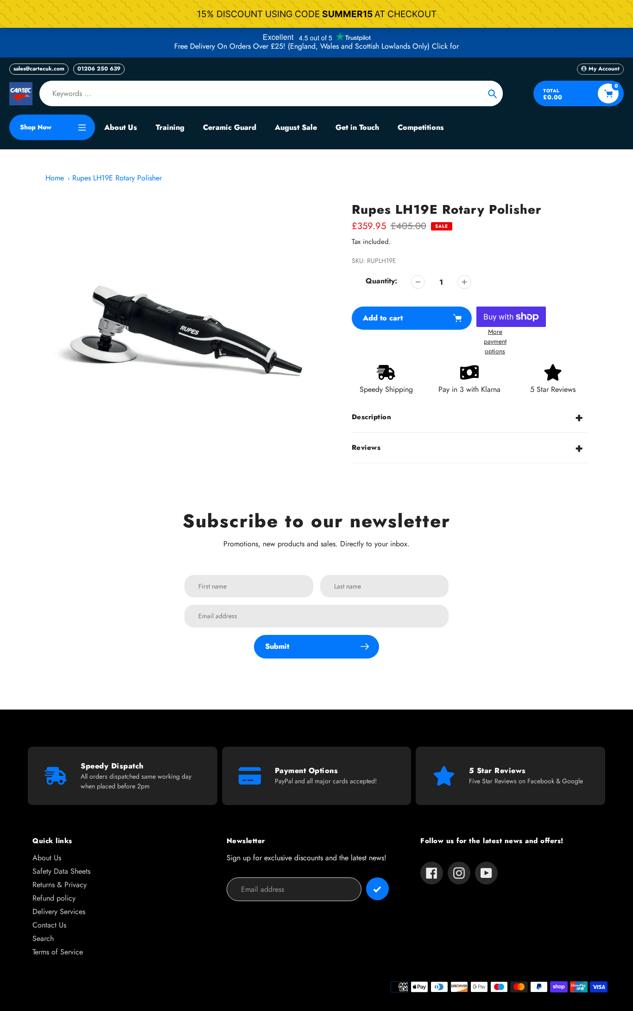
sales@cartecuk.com (38, 68)
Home (54, 178)
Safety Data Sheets (61, 871)
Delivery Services (58, 911)
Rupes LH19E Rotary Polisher (117, 178)
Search (43, 938)
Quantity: (381, 280)
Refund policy (54, 898)
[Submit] (377, 888)
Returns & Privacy (59, 884)
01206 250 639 (98, 68)
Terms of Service (57, 952)
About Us (46, 857)
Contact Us (49, 925)
